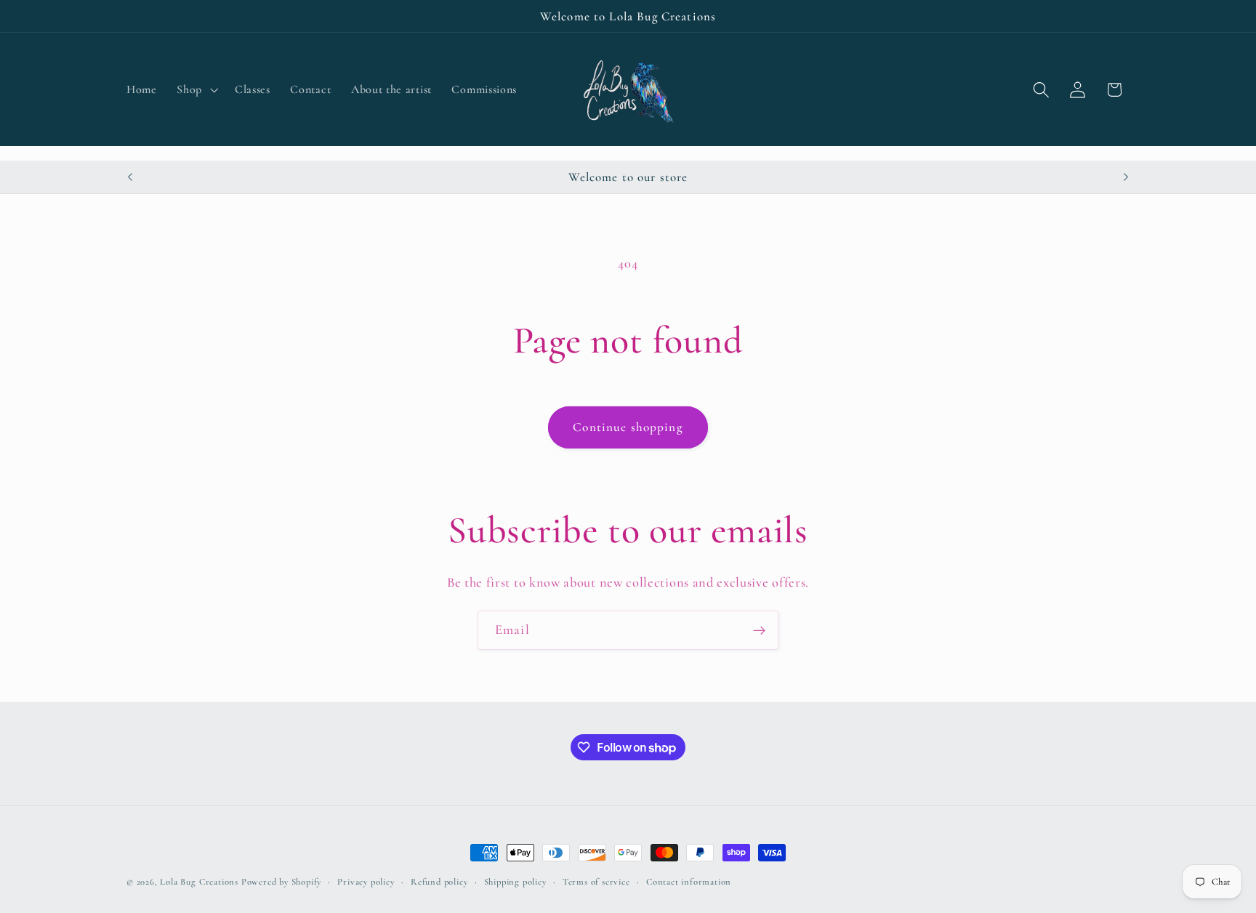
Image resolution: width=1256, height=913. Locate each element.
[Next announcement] (1126, 177)
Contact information (688, 882)
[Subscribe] (759, 630)
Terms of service (596, 882)
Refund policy (439, 882)
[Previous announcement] (130, 177)
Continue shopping (628, 427)
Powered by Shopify (281, 882)
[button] (196, 89)
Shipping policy (515, 882)
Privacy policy (365, 882)
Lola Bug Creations (200, 882)
